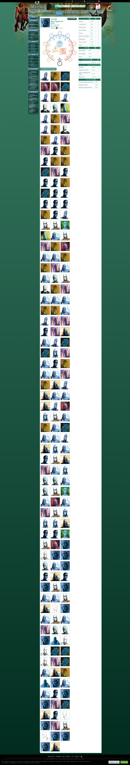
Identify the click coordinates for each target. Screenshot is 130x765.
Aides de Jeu (33, 45)
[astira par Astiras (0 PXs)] (45, 171)
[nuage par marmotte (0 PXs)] (55, 235)
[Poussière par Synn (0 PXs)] (55, 129)
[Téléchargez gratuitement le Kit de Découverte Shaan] (74, 9)
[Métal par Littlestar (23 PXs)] (65, 416)
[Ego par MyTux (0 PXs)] (65, 86)
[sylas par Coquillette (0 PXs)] (45, 555)
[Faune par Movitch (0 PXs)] (45, 725)
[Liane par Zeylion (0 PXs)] (65, 438)
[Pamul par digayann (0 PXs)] (45, 693)
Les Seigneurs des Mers (33, 88)
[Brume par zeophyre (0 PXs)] (45, 299)
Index (31, 61)
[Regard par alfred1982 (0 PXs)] (45, 129)
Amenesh (56, 26)
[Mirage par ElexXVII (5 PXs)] (65, 597)
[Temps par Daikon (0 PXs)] (65, 555)
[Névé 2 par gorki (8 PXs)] (55, 108)
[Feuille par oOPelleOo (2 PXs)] (55, 693)
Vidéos (69, 12)
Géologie (81, 21)
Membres (58, 756)
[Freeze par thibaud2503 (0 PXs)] (45, 214)
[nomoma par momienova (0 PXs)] (45, 384)
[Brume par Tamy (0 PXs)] (65, 427)
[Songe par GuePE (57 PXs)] (45, 470)
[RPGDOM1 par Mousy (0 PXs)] (65, 257)
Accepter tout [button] (124, 762)
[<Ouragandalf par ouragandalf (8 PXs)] (65, 565)
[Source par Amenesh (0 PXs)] (55, 672)
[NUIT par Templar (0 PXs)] (65, 203)
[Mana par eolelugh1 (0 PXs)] (45, 321)
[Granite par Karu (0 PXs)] (65, 629)
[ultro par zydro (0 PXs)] (65, 289)
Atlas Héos (33, 47)
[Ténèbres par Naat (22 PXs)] (45, 576)
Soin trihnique (82, 50)
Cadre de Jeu (33, 44)
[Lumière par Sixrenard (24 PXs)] (45, 629)
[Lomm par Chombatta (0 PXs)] (65, 587)
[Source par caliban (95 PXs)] (45, 608)
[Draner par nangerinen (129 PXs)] (65, 374)
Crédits (68, 756)
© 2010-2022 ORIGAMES (50, 759)
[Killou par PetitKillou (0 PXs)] (45, 342)
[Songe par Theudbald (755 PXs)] (45, 459)
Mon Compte (51, 756)
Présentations (33, 76)
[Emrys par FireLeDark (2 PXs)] (65, 395)
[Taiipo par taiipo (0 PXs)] (55, 416)
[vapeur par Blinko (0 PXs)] (65, 267)
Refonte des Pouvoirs (32, 84)
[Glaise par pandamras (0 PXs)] (55, 289)
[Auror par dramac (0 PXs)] (65, 502)
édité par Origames (79, 1)
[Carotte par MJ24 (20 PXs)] (55, 683)
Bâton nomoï (82, 77)
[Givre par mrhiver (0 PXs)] (45, 118)
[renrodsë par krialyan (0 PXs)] (65, 214)
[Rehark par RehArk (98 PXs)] (45, 597)
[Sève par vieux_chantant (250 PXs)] (65, 448)
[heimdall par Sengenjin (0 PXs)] (65, 331)
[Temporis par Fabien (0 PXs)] (65, 150)
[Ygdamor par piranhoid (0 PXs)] (65, 640)
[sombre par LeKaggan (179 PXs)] (45, 246)
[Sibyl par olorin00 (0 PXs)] (45, 225)
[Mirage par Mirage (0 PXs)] (55, 736)
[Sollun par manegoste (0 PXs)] (45, 278)
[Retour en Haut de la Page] (81, 756)
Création (32, 23)
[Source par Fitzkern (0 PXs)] (45, 140)
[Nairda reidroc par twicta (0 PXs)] (65, 342)
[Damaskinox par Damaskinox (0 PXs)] (55, 118)
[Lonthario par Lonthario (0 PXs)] (55, 565)
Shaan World (68, 1)
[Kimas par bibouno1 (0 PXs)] (65, 672)
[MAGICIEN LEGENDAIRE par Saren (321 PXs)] (55, 661)
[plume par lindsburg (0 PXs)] (55, 406)
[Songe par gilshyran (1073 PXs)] (65, 704)
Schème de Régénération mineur (84, 73)
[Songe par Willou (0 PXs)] (55, 363)
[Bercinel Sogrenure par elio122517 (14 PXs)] (45, 289)
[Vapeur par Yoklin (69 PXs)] (55, 640)
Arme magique (82, 53)
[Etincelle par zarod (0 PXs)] (65, 171)
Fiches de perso (33, 27)
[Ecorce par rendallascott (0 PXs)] (55, 576)
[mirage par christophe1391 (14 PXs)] (45, 257)
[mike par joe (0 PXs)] (55, 299)
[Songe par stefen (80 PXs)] (55, 246)
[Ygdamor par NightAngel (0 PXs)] (45, 651)
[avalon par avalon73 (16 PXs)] (65, 161)
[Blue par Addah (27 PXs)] (65, 725)
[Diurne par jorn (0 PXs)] (45, 193)
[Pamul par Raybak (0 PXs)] (65, 683)
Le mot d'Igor (33, 51)
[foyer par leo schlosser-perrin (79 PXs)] (45, 672)
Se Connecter (32, 12)
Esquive (80, 45)
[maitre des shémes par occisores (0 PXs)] (55, 448)
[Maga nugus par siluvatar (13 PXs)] (45, 182)
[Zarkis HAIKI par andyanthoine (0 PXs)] (65, 140)
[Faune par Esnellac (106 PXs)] (65, 714)
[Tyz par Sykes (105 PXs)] (65, 97)
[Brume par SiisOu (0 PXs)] (55, 651)
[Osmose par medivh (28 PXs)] (45, 203)
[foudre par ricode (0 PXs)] (45, 640)
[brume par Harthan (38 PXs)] (65, 299)
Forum (73, 12)
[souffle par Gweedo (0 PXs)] (65, 118)
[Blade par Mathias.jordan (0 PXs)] (45, 544)
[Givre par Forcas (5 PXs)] (45, 512)
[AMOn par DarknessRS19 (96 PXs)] (45, 714)
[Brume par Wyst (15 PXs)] (65, 352)
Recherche (32, 64)
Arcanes (81, 33)
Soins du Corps (82, 27)
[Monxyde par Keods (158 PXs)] (55, 278)
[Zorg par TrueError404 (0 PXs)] (45, 565)
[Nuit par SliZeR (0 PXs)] (65, 576)
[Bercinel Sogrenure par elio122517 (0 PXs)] (65, 278)
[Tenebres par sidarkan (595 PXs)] (55, 704)
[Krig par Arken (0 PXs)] (65, 480)
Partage (32, 39)
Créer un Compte (40, 12)
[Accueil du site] (66, 12)
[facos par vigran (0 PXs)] (55, 182)
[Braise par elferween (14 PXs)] (45, 448)
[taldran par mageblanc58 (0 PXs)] (55, 384)
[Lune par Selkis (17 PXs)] (65, 406)
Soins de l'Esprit (82, 30)
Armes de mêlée (82, 42)
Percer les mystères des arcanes (86, 82)
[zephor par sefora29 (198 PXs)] (65, 384)
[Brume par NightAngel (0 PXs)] (65, 651)
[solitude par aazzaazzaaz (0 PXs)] (65, 321)
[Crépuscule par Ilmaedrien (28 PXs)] (65, 523)
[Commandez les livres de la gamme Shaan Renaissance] (59, 13)
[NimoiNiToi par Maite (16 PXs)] (55, 86)
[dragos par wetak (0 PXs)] (55, 193)
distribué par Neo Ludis (92, 1)
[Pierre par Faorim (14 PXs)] (55, 480)
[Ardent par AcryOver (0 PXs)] (45, 587)
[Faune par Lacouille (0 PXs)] (55, 746)
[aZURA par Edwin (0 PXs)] (55, 374)
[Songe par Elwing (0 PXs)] (65, 459)
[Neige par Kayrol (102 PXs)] (45, 661)
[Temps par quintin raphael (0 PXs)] (45, 502)
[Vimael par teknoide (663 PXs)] (55, 76)
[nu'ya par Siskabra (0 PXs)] (55, 267)
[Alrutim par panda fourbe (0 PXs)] (65, 470)
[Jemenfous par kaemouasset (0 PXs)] (55, 597)
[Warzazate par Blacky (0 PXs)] (55, 395)
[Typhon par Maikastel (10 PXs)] (55, 533)
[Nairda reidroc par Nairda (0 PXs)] (45, 352)
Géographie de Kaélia (34, 79)
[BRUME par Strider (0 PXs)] (45, 480)
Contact (77, 756)
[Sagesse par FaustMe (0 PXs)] (55, 438)
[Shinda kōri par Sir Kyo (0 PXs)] (45, 395)
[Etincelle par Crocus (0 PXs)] (45, 683)
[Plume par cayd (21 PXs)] (65, 512)
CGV (72, 756)
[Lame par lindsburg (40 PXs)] (45, 406)
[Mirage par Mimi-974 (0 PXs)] (55, 97)
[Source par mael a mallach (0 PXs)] (45, 150)
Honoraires (81, 67)
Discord (32, 58)
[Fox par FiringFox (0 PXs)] (55, 214)
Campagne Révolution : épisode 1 (33, 96)
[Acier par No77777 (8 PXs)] (45, 235)
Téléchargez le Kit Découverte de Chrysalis (32, 106)
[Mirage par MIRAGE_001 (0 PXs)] (65, 736)
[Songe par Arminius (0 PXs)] (55, 725)
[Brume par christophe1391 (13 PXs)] (65, 246)
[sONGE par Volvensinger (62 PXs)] (55, 203)
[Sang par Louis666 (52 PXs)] (55, 502)
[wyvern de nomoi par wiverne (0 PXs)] (55, 629)
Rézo (31, 37)
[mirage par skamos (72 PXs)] (55, 257)
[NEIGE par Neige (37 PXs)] (55, 171)
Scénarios (32, 34)
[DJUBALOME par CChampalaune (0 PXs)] (65, 108)
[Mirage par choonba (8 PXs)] (65, 129)
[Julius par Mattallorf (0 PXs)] (45, 704)
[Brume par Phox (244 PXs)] (45, 438)
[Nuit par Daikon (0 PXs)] (55, 555)
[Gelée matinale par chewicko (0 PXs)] (65, 661)
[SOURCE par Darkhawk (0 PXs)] (55, 352)
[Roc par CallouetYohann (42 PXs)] (55, 544)
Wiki (31, 60)
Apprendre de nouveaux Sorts (85, 87)
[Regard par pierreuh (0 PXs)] (55, 491)
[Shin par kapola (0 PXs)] (55, 310)
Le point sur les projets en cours (32, 72)
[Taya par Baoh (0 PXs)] (65, 533)
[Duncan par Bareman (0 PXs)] (65, 693)
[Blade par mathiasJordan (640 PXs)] (55, 587)
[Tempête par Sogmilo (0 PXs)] (55, 427)
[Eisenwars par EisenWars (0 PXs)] (45, 331)
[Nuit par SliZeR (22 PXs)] (45, 533)
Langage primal (82, 24)
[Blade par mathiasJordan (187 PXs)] (65, 544)
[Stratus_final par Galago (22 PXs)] (45, 619)
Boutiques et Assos (34, 66)
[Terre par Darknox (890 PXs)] (45, 427)
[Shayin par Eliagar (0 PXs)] (45, 363)
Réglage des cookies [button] (114, 762)
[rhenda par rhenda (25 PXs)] (65, 363)
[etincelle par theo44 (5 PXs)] (65, 193)
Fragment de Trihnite (84, 70)
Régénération (82, 39)
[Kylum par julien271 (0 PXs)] (45, 491)
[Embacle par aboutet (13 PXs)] (45, 416)
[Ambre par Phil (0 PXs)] (55, 331)
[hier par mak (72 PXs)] (55, 342)
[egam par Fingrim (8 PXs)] (65, 310)
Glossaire (32, 63)
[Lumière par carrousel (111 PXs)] (55, 470)
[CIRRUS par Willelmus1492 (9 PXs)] (55, 512)
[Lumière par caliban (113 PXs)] (55, 608)
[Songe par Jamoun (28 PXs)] (45, 310)
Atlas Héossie (33, 48)
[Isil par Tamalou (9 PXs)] (65, 225)
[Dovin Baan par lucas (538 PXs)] (65, 608)
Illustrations (33, 50)
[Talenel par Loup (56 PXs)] (65, 619)
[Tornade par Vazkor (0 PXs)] (45, 161)
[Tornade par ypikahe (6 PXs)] (55, 150)
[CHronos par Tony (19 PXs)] (55, 619)
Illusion (80, 57)
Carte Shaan (31, 102)
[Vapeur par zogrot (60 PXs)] (45, 97)
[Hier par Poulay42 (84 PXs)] (55, 321)
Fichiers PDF (33, 33)
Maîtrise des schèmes (84, 36)
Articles (77, 12)
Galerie (32, 26)
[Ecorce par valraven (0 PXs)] (45, 736)
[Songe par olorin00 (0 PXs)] (55, 225)
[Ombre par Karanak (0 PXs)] (55, 161)
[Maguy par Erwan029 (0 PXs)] (55, 714)
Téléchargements (84, 12)
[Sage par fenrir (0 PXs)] (55, 459)
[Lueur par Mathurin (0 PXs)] (45, 523)
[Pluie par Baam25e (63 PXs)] (65, 491)
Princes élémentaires (34, 36)
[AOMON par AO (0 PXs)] (45, 86)
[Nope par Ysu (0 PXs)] (65, 182)
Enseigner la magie (83, 85)
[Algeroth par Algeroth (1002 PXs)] (45, 76)
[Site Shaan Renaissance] (37, 9)
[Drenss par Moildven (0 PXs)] (55, 140)
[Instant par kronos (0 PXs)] (65, 76)
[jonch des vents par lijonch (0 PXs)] (45, 374)
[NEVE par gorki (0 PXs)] (45, 108)
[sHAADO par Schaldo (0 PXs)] (65, 235)
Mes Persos (33, 24)
